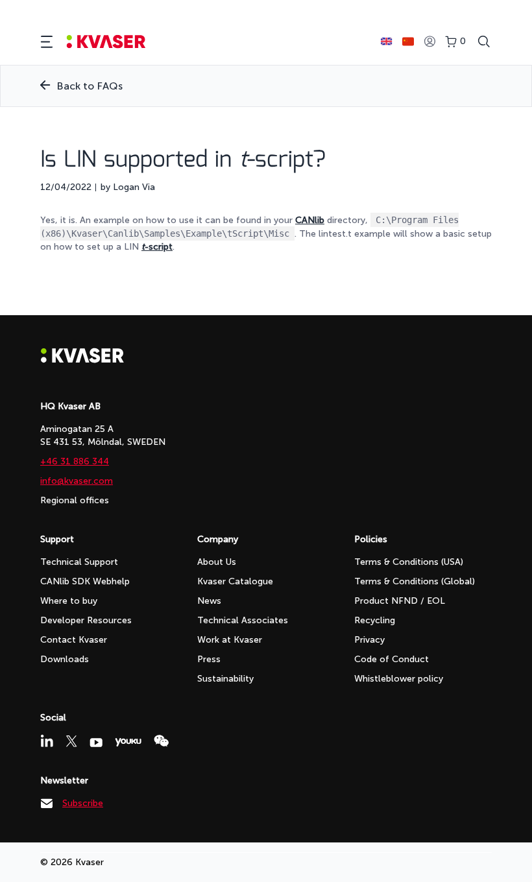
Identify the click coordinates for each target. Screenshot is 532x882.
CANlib (309, 220)
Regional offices (74, 500)
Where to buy (68, 600)
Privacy (369, 639)
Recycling (374, 620)
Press (209, 659)
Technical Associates (242, 620)
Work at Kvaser (229, 639)
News (209, 600)
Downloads (64, 659)
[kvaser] (106, 41)
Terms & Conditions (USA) (408, 561)
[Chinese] (408, 41)
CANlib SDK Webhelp (85, 581)
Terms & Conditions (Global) (414, 581)
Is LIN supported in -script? (183, 160)
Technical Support (79, 561)
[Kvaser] (82, 359)
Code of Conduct (391, 659)
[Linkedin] (46, 740)
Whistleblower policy (398, 678)
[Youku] (128, 742)
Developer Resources (86, 620)
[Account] (429, 42)
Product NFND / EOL (399, 600)
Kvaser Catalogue (235, 581)
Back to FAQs (89, 86)
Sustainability (225, 678)
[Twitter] (71, 741)
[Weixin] (161, 741)
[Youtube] (96, 742)
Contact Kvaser (73, 639)
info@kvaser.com (76, 480)
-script (157, 246)
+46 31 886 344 (74, 461)
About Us (216, 561)
